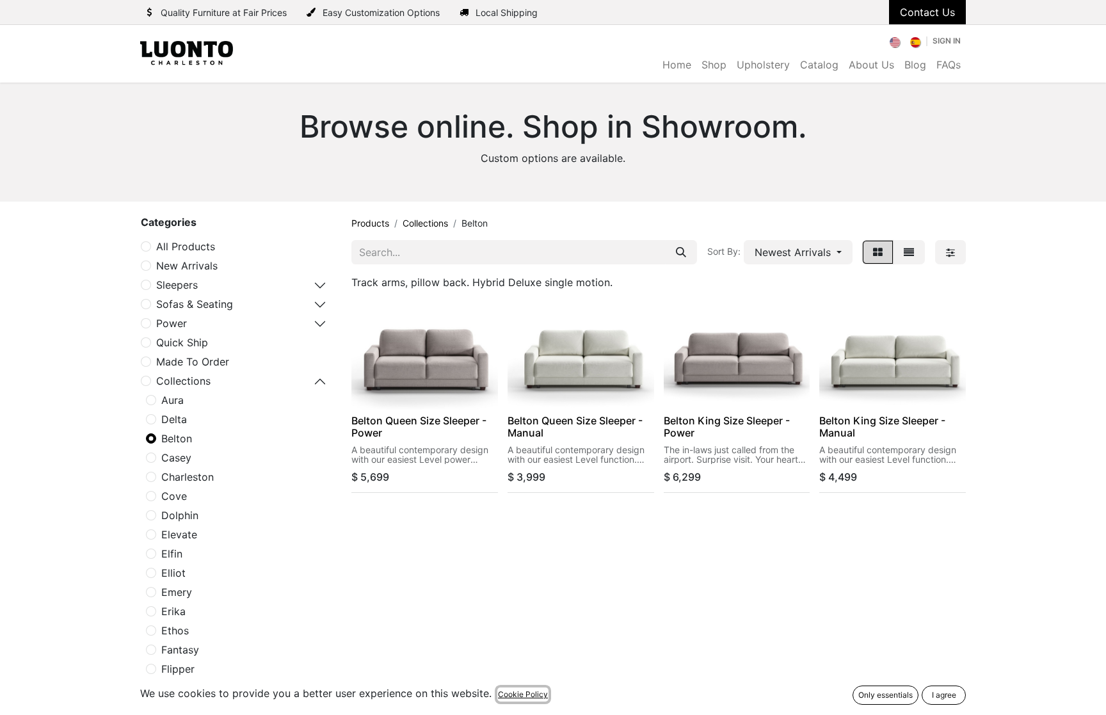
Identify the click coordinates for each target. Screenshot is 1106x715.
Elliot (173, 572)
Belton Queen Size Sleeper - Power (418, 426)
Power (171, 323)
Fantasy (180, 649)
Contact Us (927, 12)
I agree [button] (944, 695)
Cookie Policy (523, 694)
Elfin (171, 553)
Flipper (178, 669)
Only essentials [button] (885, 695)
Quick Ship (182, 342)
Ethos (175, 630)
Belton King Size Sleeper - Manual (882, 426)
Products (370, 223)
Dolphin (179, 515)
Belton (176, 438)
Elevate (179, 534)
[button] (798, 252)
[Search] (681, 252)
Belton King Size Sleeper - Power (727, 426)
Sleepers (177, 284)
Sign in (947, 40)
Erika (173, 611)
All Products (185, 246)
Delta (174, 419)
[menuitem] (896, 41)
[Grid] (878, 252)
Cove (174, 496)
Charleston (187, 476)
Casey (176, 457)
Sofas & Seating (194, 304)
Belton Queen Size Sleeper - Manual (575, 426)
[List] (909, 252)
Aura (172, 400)
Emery (176, 592)
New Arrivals (187, 265)
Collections (183, 380)
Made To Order (192, 361)
